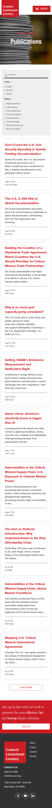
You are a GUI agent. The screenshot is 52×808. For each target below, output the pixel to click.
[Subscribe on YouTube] (25, 796)
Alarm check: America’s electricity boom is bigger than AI (23, 418)
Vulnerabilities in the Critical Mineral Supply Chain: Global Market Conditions (25, 589)
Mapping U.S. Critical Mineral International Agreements (20, 643)
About (32, 743)
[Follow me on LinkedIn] (33, 796)
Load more (26, 688)
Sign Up (26, 727)
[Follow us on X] (18, 796)
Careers (33, 752)
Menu (44, 9)
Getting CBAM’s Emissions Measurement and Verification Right (24, 365)
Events (33, 747)
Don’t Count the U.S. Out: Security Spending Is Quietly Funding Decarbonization (25, 150)
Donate (33, 756)
